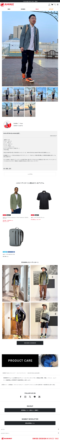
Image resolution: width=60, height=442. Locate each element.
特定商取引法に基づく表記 (49, 384)
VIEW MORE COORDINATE (30, 343)
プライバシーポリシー (18, 384)
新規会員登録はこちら (30, 423)
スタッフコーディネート (21, 373)
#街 (4, 168)
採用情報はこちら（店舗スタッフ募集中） (30, 410)
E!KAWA (16, 123)
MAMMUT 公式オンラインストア (9, 373)
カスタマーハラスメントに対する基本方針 (33, 384)
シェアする (30, 174)
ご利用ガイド (4, 384)
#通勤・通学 (8, 168)
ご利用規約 (10, 384)
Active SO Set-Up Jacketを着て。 (34, 373)
